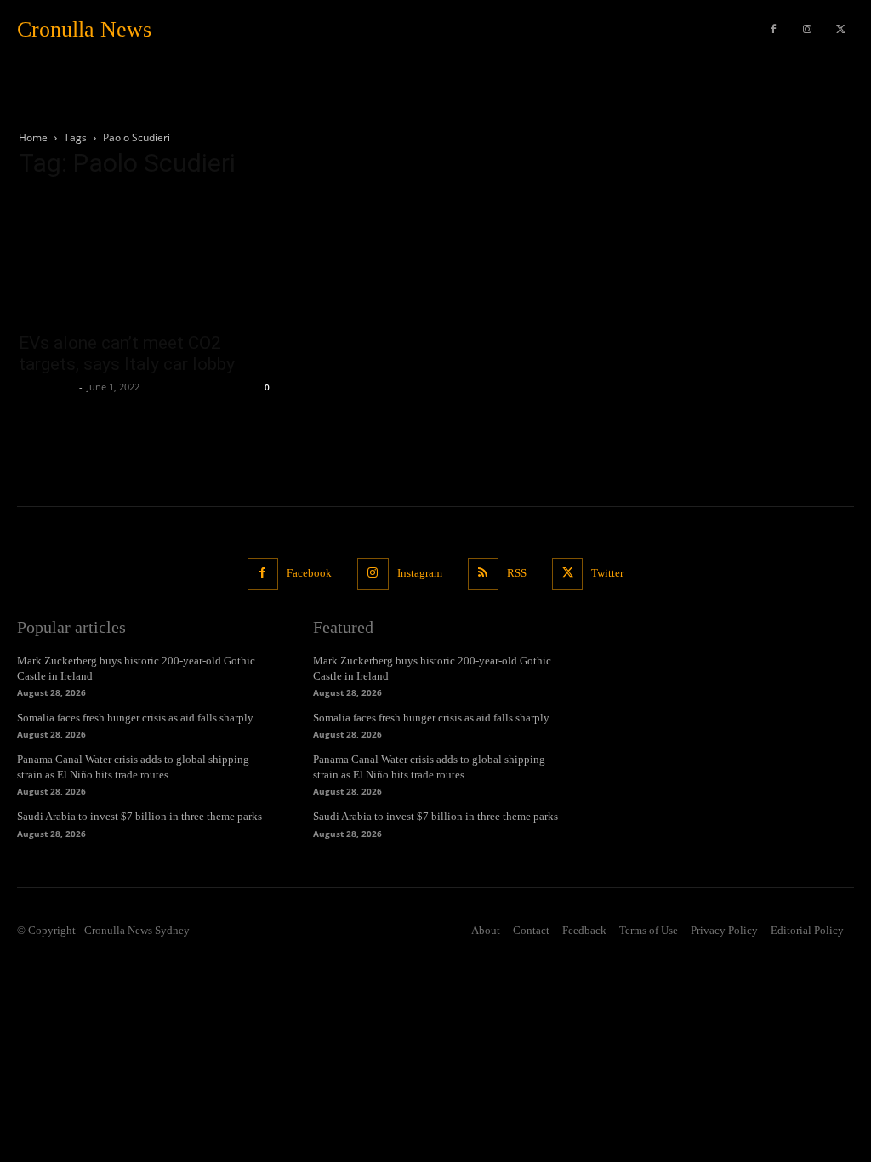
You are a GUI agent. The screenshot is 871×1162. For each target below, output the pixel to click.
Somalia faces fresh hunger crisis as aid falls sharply (135, 717)
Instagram (419, 573)
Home (33, 137)
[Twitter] (841, 30)
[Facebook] (773, 30)
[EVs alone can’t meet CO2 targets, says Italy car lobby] (146, 259)
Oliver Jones (47, 386)
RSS (517, 573)
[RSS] (483, 573)
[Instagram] (807, 30)
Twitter (607, 573)
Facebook (309, 573)
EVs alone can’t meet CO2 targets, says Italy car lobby (127, 353)
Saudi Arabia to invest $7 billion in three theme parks (139, 816)
